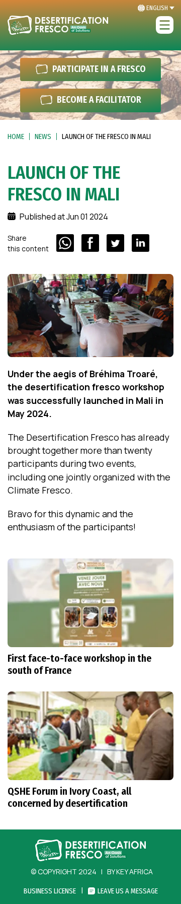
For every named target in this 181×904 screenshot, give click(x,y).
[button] (164, 25)
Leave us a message (128, 891)
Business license (50, 891)
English (157, 8)
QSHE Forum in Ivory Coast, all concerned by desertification (69, 797)
